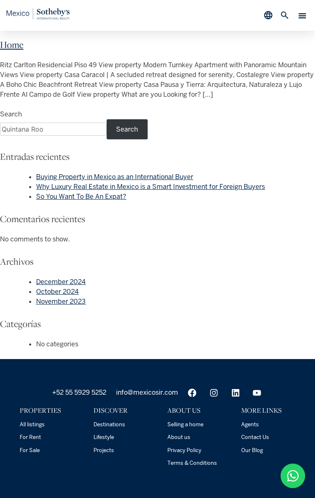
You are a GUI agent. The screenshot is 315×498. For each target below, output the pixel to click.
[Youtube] (257, 392)
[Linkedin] (235, 392)
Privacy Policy (184, 450)
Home (11, 44)
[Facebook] (192, 392)
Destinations (109, 424)
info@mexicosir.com (146, 392)
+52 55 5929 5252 (78, 392)
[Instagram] (213, 392)
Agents (250, 424)
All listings (32, 424)
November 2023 (61, 301)
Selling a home (185, 424)
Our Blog (252, 450)
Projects (104, 450)
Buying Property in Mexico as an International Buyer (114, 177)
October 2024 (57, 291)
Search (11, 114)
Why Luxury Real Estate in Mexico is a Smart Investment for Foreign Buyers (150, 186)
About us (178, 437)
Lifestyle (104, 437)
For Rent (30, 437)
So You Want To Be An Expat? (81, 196)
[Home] (38, 17)
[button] (302, 15)
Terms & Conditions (192, 462)
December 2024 (61, 281)
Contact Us (255, 437)
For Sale (30, 450)
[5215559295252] (293, 476)
